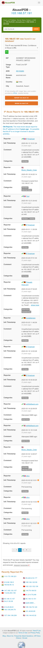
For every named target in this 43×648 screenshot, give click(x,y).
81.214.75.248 (31, 594)
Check (36, 29)
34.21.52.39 (8, 601)
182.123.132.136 (32, 586)
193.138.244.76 (10, 609)
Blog (4, 636)
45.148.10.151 (31, 598)
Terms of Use (22, 632)
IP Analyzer (30, 139)
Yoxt (27, 196)
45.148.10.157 (9, 598)
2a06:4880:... (30, 603)
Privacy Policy (35, 632)
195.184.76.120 (31, 607)
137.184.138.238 (10, 615)
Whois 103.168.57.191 (21, 103)
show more (35, 305)
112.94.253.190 (10, 593)
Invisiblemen (30, 318)
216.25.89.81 (9, 607)
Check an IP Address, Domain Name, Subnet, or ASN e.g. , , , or (19, 22)
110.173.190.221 (10, 576)
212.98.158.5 (9, 582)
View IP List (36, 630)
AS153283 (20, 71)
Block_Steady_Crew (29, 170)
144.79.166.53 (31, 590)
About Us (10, 636)
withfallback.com (32, 404)
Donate (24, 638)
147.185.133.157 (10, 590)
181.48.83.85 (30, 611)
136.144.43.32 (31, 615)
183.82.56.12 (9, 584)
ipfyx (28, 476)
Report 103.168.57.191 (21, 98)
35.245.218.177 (31, 578)
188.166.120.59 (31, 582)
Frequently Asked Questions (23, 636)
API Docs (37, 636)
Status (18, 638)
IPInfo (15, 93)
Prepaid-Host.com (27, 283)
